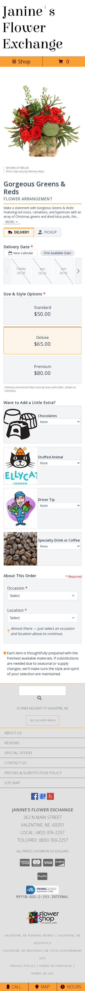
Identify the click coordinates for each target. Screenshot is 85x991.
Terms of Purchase (55, 966)
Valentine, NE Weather (22, 951)
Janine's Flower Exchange (32, 27)
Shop (24, 61)
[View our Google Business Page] (42, 798)
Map (44, 987)
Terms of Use (42, 973)
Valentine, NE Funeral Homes (29, 935)
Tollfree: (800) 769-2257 (42, 840)
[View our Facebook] (34, 798)
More (9, 222)
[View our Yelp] (50, 798)
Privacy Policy (22, 966)
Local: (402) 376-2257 (42, 832)
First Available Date (57, 253)
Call (15, 987)
